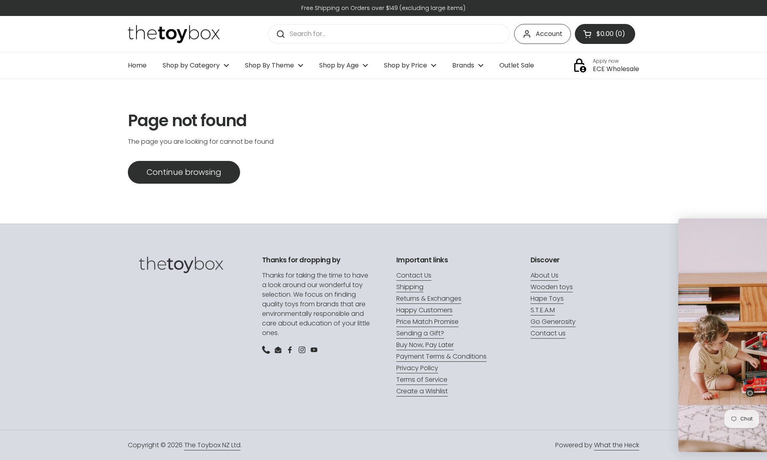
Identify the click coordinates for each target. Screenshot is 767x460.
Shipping (409, 286)
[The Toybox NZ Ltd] (174, 34)
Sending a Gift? (420, 333)
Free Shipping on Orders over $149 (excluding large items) (383, 8)
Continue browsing (184, 172)
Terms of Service (421, 379)
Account (549, 33)
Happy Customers (424, 310)
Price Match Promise (427, 321)
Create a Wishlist (422, 391)
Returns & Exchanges (428, 298)
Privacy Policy (417, 368)
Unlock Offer (706, 394)
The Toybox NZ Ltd (212, 445)
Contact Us (413, 275)
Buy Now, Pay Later (425, 344)
